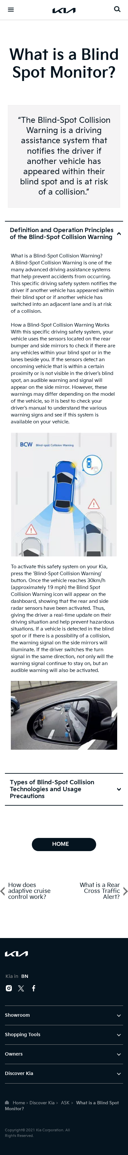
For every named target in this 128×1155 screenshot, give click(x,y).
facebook (34, 988)
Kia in (17, 976)
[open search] (117, 9)
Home (19, 1103)
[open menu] (10, 9)
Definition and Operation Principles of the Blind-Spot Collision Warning (62, 234)
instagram (9, 988)
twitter (21, 988)
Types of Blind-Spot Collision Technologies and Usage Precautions (52, 789)
